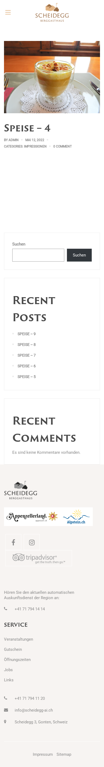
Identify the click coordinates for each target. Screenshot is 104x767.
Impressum (43, 754)
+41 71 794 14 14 (30, 609)
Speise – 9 (27, 334)
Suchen (18, 244)
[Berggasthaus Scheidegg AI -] (52, 12)
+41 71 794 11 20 (30, 698)
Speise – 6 (27, 366)
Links (9, 680)
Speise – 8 (27, 344)
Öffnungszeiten (17, 659)
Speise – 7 (27, 355)
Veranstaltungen (18, 639)
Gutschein (13, 649)
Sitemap (64, 754)
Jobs (8, 669)
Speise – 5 (27, 377)
